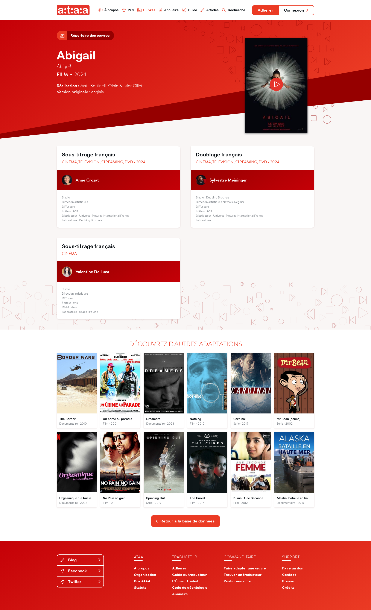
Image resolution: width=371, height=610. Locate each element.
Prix (131, 10)
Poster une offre (237, 581)
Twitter (74, 581)
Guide (192, 10)
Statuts (140, 587)
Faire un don (292, 568)
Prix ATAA (142, 581)
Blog (72, 560)
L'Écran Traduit (185, 581)
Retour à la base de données (187, 521)
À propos (111, 10)
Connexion (294, 10)
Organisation (145, 575)
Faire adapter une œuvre (245, 568)
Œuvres (149, 10)
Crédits (288, 587)
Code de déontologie (189, 587)
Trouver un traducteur (243, 575)
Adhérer (265, 10)
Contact (289, 575)
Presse (288, 581)
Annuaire (171, 10)
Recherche (236, 10)
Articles (212, 10)
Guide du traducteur (189, 575)
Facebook (77, 571)
